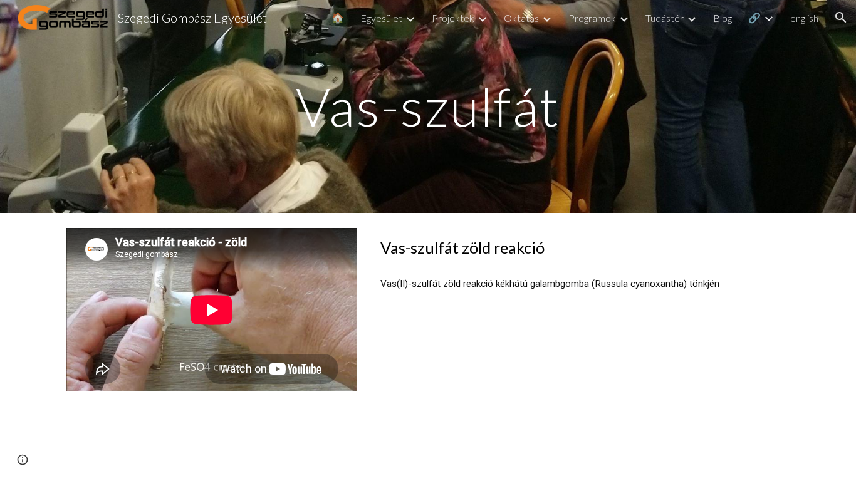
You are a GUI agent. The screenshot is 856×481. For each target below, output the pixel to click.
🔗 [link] (754, 17)
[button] (841, 18)
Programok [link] (592, 18)
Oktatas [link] (521, 18)
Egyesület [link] (381, 18)
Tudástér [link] (664, 18)
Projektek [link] (453, 18)
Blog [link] (722, 18)
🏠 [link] (337, 17)
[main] (428, 106)
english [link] (804, 18)
